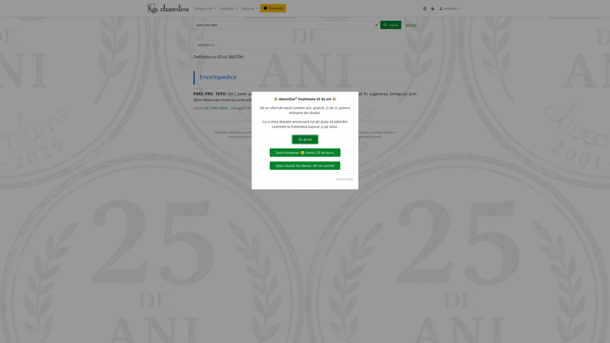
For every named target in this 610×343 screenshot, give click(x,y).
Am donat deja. (345, 179)
